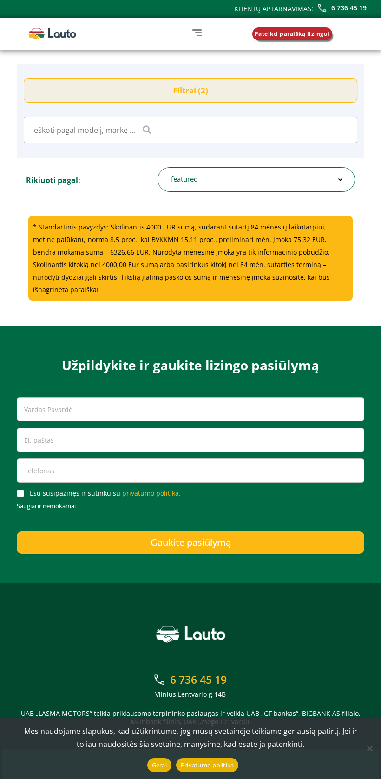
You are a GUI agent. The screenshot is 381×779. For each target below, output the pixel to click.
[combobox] (256, 179)
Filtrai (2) (190, 90)
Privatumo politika (207, 765)
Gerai (159, 765)
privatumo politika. (151, 493)
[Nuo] (369, 748)
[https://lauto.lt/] (52, 33)
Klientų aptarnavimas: (273, 8)
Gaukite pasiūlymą (191, 542)
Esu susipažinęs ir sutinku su (105, 493)
